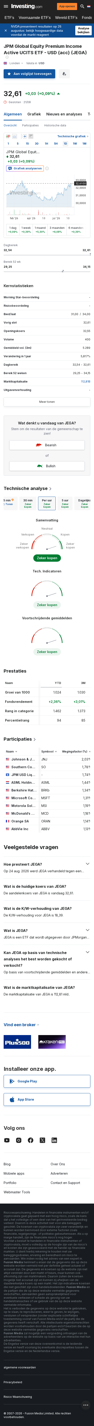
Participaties (30, 125)
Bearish (50, 445)
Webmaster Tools (17, 1192)
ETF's (9, 18)
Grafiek (34, 114)
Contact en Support (65, 1183)
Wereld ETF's (66, 18)
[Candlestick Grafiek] (8, 136)
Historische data (55, 125)
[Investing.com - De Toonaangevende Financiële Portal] (26, 6)
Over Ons (58, 1164)
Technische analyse (26, 488)
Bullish (50, 466)
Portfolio (10, 1183)
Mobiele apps (14, 1173)
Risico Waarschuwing (18, 1396)
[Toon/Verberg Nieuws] (30, 136)
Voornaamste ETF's (35, 18)
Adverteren (59, 1173)
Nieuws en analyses (64, 114)
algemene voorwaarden (20, 1367)
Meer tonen (47, 401)
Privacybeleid (13, 1382)
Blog (7, 1164)
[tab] (27, 503)
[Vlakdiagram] (14, 136)
